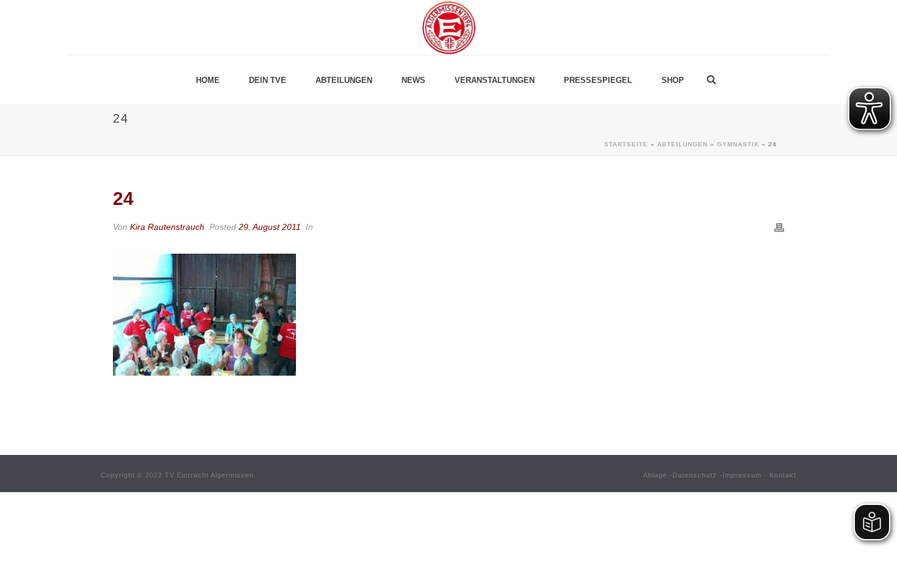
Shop (672, 80)
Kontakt (782, 475)
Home (208, 80)
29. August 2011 (270, 227)
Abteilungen (343, 80)
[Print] (779, 227)
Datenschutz (694, 475)
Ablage (655, 475)
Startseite (626, 144)
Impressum (742, 475)
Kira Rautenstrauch (167, 227)
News (413, 80)
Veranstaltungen (495, 80)
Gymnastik (738, 144)
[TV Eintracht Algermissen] (448, 27)
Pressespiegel (598, 80)
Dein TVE (267, 80)
